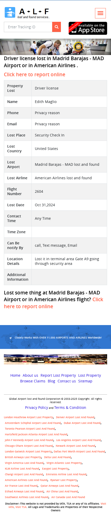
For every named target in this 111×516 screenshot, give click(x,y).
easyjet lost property (55, 468)
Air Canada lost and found (68, 497)
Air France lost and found (21, 485)
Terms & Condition (70, 407)
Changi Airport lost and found (24, 474)
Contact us (67, 381)
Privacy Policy (36, 407)
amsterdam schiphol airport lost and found (33, 423)
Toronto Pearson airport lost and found (30, 428)
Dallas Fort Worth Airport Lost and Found (79, 451)
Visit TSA (21, 507)
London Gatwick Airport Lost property (28, 451)
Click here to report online (34, 74)
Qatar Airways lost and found (59, 485)
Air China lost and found (62, 491)
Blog (51, 381)
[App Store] (88, 28)
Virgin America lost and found (24, 463)
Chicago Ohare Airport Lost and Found (29, 446)
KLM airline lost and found (22, 468)
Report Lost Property (58, 375)
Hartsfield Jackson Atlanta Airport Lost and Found (36, 434)
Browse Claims (32, 381)
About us (30, 375)
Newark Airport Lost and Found (75, 446)
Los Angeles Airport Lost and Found (78, 440)
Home (15, 375)
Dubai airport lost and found (82, 423)
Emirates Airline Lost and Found (66, 474)
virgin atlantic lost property (64, 463)
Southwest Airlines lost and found (26, 497)
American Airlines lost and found (26, 480)
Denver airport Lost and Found (75, 417)
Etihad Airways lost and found (24, 491)
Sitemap (85, 381)
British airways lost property (23, 457)
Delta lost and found (57, 457)
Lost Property (89, 375)
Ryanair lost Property (63, 480)
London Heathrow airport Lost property (28, 417)
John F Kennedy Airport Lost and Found (29, 440)
